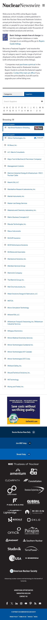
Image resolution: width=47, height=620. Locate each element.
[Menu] (43, 5)
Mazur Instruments (14, 231)
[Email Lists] (40, 603)
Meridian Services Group (16, 266)
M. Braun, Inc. (12, 145)
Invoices (30, 616)
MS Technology (13, 379)
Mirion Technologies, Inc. (17, 138)
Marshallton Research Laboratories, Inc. (22, 189)
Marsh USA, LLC (13, 182)
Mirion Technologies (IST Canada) (20, 352)
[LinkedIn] (16, 603)
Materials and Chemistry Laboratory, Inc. (22, 210)
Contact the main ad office (24, 72)
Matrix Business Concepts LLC (18, 217)
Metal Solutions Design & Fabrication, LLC (23, 293)
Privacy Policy (14, 616)
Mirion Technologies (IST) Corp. (19, 358)
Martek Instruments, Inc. (16, 196)
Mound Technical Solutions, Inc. (19, 372)
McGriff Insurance (14, 238)
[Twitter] (12, 603)
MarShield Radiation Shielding (19, 127)
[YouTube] (26, 603)
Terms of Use (22, 616)
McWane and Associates (16, 252)
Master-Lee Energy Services (17, 203)
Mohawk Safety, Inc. (15, 365)
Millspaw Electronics (15, 331)
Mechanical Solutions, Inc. (17, 259)
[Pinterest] (31, 603)
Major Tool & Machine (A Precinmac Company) (24, 159)
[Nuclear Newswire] (35, 603)
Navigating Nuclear (23, 593)
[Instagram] (21, 603)
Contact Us (23, 596)
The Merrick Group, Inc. (16, 280)
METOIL (10, 300)
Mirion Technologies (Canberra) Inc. (20, 345)
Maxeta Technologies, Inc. (17, 224)
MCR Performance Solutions (18, 245)
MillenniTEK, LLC (13, 314)
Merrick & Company (15, 273)
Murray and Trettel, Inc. (16, 386)
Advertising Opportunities (23, 590)
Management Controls (16, 166)
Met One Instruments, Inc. (17, 287)
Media (35, 616)
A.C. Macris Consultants (16, 152)
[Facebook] (7, 603)
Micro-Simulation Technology (18, 307)
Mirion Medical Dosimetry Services (20, 338)
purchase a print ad (27, 64)
